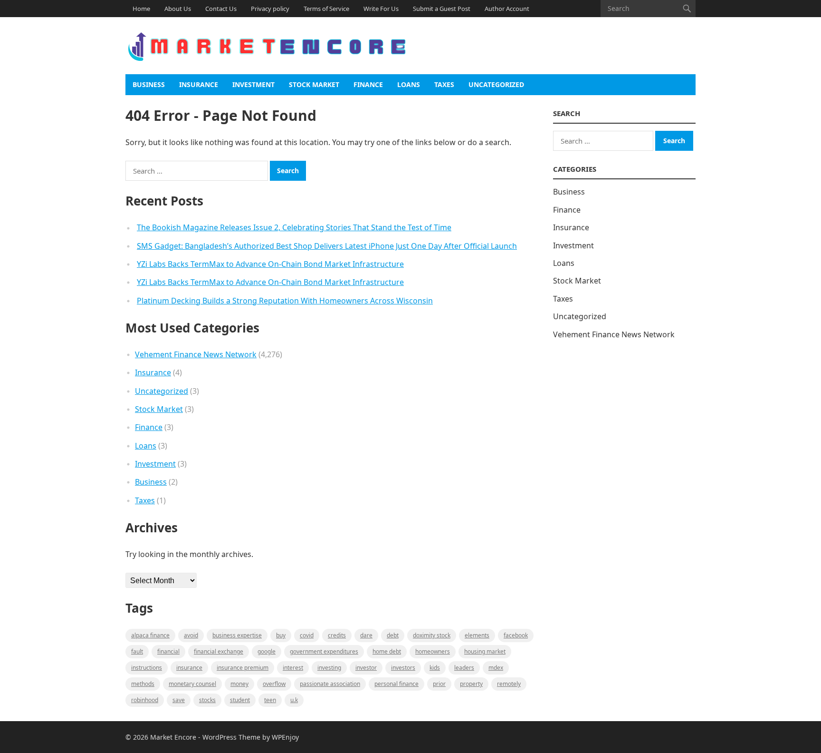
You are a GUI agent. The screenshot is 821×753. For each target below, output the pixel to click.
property (471, 684)
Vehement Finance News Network (196, 354)
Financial (168, 651)
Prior (439, 684)
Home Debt (386, 651)
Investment (253, 84)
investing (329, 668)
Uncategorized (496, 84)
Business (149, 84)
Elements (477, 635)
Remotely (509, 684)
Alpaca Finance (150, 635)
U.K (294, 700)
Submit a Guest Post (441, 8)
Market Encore (173, 737)
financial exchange (218, 651)
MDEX (495, 668)
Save (178, 700)
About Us (177, 8)
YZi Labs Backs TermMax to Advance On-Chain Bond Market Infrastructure (270, 264)
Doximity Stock (431, 635)
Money (239, 684)
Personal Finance (396, 684)
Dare (366, 635)
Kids (435, 668)
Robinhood (144, 700)
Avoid (191, 635)
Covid (307, 635)
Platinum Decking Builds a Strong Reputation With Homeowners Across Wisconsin (285, 300)
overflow (274, 684)
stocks (207, 700)
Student (240, 700)
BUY (281, 635)
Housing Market (485, 651)
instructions (146, 668)
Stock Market (314, 84)
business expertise (237, 635)
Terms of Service (326, 8)
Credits (337, 635)
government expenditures (324, 651)
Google (267, 651)
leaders (464, 668)
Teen (270, 700)
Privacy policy (270, 8)
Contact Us (221, 8)
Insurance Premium (242, 668)
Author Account (507, 8)
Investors (403, 668)
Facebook (516, 635)
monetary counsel (192, 684)
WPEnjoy (285, 737)
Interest (293, 668)
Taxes (444, 84)
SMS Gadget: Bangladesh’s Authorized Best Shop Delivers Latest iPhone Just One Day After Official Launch (327, 246)
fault (137, 651)
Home (141, 8)
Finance (368, 84)
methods (142, 684)
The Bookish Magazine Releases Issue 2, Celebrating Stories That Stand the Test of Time (294, 227)
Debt (393, 635)
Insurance (198, 84)
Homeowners (432, 651)
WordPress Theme (231, 737)
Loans (408, 84)
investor (366, 668)
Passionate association (330, 684)
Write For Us (381, 8)
